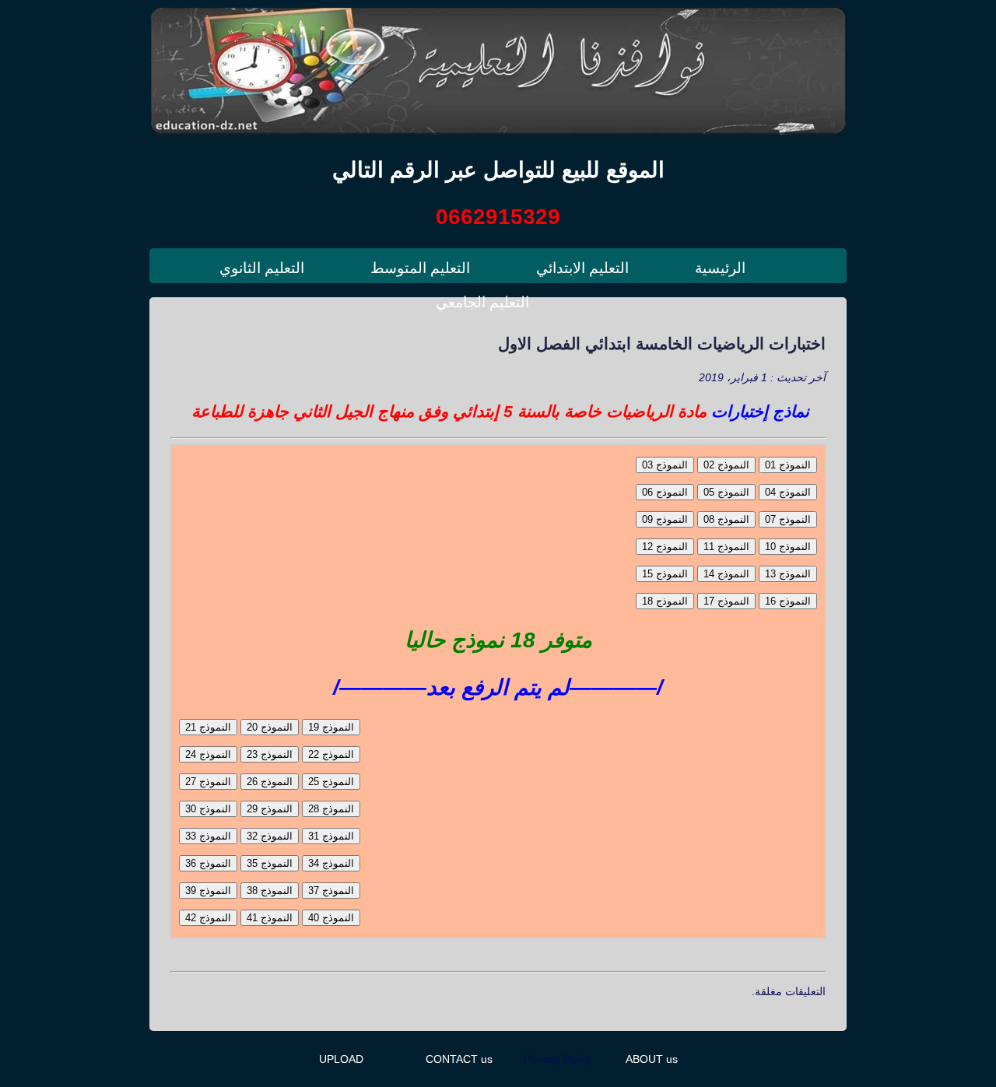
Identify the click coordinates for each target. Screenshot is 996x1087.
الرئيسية (720, 268)
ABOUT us (652, 1059)
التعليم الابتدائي (582, 268)
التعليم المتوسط (420, 268)
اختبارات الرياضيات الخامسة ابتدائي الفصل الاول (662, 343)
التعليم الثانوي (261, 268)
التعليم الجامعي (482, 302)
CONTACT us (459, 1059)
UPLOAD (341, 1059)
